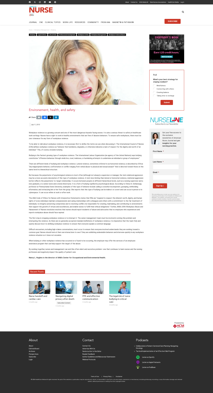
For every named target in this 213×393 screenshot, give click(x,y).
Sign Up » (160, 186)
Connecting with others (165, 89)
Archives (32, 351)
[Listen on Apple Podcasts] (139, 362)
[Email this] (39, 117)
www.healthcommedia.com (173, 330)
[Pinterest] (55, 2)
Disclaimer (119, 376)
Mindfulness (161, 86)
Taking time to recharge (165, 96)
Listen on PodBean (149, 367)
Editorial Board (34, 349)
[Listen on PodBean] (139, 367)
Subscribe (32, 357)
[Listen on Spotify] (139, 357)
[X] (35, 2)
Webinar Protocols (89, 359)
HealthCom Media (173, 2)
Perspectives (33, 354)
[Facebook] (30, 2)
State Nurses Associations (158, 2)
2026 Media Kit (143, 2)
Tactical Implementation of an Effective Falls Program (155, 351)
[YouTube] (50, 2)
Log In (182, 2)
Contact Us (134, 2)
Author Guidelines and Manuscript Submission (98, 357)
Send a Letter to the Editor (91, 351)
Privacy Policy (107, 376)
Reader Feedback (88, 354)
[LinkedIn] (45, 2)
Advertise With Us (88, 349)
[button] (183, 12)
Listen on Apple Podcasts (151, 362)
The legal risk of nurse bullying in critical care (119, 299)
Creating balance (163, 92)
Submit (167, 102)
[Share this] (44, 117)
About (127, 2)
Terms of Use (95, 376)
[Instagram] (40, 2)
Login (31, 359)
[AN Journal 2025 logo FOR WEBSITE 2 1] (41, 12)
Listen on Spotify (148, 357)
